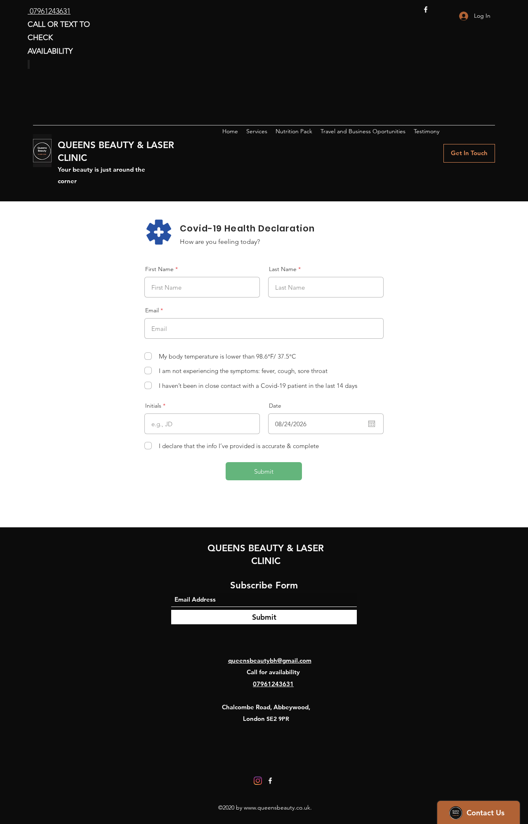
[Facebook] (426, 9)
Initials (153, 405)
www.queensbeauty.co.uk (277, 807)
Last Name (283, 269)
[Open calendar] (371, 423)
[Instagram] (258, 781)
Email (152, 310)
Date (275, 405)
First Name (159, 269)
